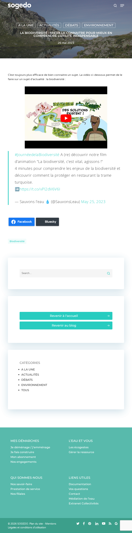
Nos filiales (17, 493)
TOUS (25, 390)
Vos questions (78, 489)
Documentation (80, 484)
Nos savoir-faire (21, 484)
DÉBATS (71, 25)
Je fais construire (22, 452)
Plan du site (36, 523)
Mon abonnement (23, 457)
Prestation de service (25, 489)
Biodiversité (17, 241)
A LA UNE (25, 25)
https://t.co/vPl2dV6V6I (39, 189)
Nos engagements (23, 461)
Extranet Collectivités (83, 503)
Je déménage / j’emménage (30, 447)
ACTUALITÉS (49, 25)
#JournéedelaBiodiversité (37, 154)
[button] (122, 5)
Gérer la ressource (81, 452)
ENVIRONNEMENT (98, 25)
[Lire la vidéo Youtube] (66, 118)
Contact (74, 493)
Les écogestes (79, 447)
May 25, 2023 (93, 201)
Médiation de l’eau (82, 498)
